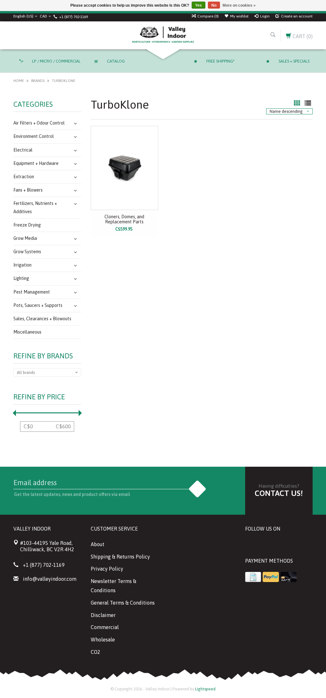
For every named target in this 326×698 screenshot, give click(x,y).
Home (18, 80)
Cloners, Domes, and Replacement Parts (124, 219)
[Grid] (297, 103)
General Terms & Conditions (123, 603)
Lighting (21, 278)
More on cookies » (239, 5)
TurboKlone (63, 80)
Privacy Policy (107, 569)
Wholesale (103, 639)
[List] (308, 103)
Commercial (105, 627)
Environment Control (33, 136)
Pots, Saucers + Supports (37, 305)
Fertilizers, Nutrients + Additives (35, 207)
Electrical (22, 149)
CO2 (95, 652)
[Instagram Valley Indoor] (296, 545)
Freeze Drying (27, 224)
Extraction (23, 176)
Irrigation (22, 265)
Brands (38, 80)
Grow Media (25, 238)
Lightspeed (205, 689)
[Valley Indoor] (163, 35)
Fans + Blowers (28, 190)
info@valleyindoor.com (49, 579)
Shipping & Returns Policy (120, 556)
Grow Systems (27, 251)
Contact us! (279, 493)
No (213, 5)
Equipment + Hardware (36, 163)
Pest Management (31, 292)
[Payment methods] (253, 577)
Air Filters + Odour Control (39, 122)
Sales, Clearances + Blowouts (42, 318)
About (97, 544)
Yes (198, 5)
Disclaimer (103, 615)
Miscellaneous (27, 332)
